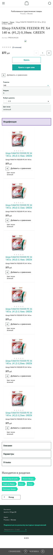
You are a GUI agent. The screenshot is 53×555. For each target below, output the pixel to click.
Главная (5, 22)
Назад (11, 497)
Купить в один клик (26, 67)
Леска (12, 22)
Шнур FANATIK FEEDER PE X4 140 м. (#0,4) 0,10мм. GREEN (19, 154)
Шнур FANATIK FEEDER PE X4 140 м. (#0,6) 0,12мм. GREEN (19, 206)
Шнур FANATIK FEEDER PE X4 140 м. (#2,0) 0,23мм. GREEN (19, 414)
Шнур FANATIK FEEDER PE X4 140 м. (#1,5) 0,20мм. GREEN (19, 362)
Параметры (8, 454)
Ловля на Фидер (9, 484)
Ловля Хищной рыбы (10, 479)
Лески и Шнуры (28, 479)
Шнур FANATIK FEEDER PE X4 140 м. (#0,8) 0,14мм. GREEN (19, 258)
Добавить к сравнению (16, 75)
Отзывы (7, 462)
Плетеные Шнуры (9, 489)
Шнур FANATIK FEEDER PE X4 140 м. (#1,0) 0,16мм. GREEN (19, 310)
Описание (7, 445)
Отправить (26, 530)
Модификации (10, 121)
